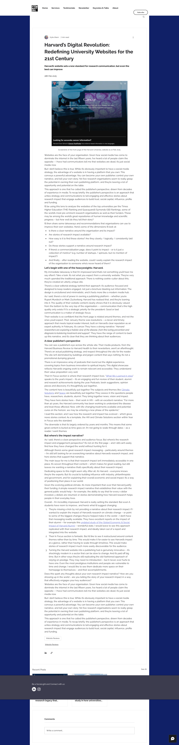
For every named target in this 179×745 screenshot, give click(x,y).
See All (144, 669)
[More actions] (133, 37)
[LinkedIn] (34, 689)
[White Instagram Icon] (39, 689)
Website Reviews (53, 638)
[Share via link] (51, 653)
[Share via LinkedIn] (45, 653)
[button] (143, 17)
